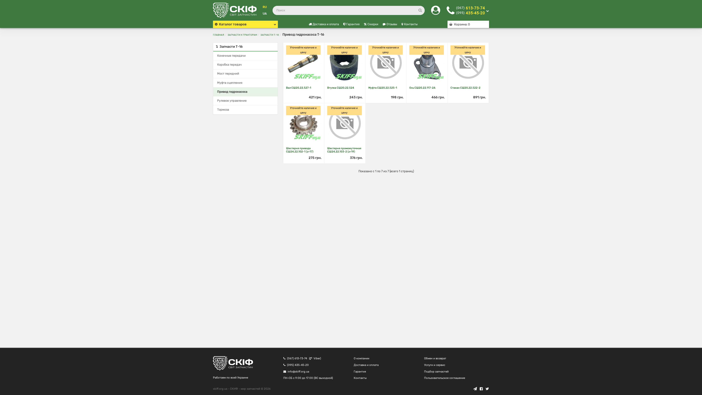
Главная (218, 34)
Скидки (372, 24)
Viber (317, 358)
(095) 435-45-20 (298, 365)
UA (265, 13)
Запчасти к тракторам (242, 34)
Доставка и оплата (326, 24)
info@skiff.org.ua (298, 371)
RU (265, 7)
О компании (361, 358)
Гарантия (353, 24)
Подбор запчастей (436, 371)
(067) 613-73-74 (297, 358)
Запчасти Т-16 (270, 34)
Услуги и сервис (434, 365)
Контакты (411, 24)
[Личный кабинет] (435, 12)
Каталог (233, 24)
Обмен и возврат (435, 358)
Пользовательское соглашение (444, 378)
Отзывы (391, 24)
